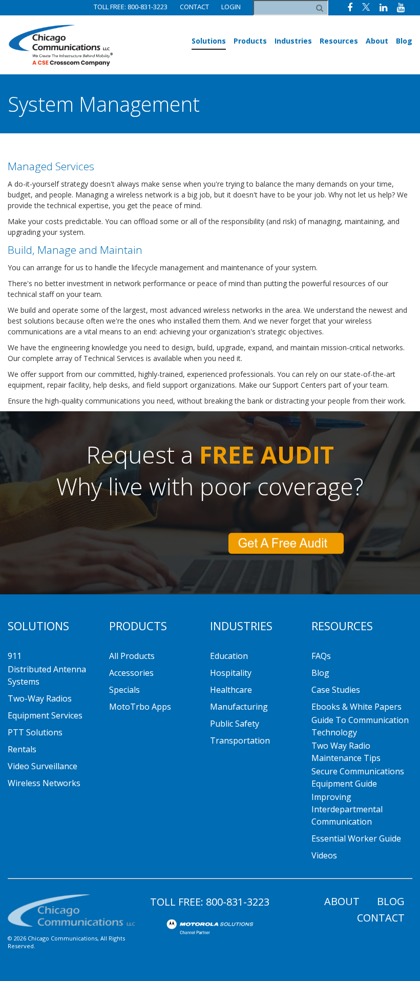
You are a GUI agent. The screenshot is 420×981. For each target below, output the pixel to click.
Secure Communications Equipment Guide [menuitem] (357, 777)
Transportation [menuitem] (240, 740)
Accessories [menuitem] (131, 672)
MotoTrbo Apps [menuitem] (140, 706)
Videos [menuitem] (324, 855)
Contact (194, 6)
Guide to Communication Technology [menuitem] (360, 726)
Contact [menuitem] (381, 918)
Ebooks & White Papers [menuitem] (356, 706)
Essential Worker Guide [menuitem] (356, 838)
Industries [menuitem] (293, 41)
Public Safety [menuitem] (234, 723)
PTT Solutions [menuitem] (35, 732)
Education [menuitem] (229, 656)
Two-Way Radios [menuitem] (40, 698)
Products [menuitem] (250, 41)
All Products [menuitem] (132, 656)
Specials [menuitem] (124, 689)
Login (231, 6)
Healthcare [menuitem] (231, 689)
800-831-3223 (237, 902)
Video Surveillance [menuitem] (42, 766)
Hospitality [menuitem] (230, 672)
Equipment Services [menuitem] (45, 715)
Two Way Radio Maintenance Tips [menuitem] (346, 752)
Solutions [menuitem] (209, 41)
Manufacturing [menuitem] (239, 706)
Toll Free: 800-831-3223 (130, 6)
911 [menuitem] (15, 656)
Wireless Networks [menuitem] (44, 783)
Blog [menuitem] (404, 41)
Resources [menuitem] (339, 41)
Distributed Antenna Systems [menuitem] (47, 675)
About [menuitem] (377, 41)
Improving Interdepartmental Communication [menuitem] (347, 809)
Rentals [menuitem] (22, 749)
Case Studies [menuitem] (335, 689)
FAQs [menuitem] (321, 656)
